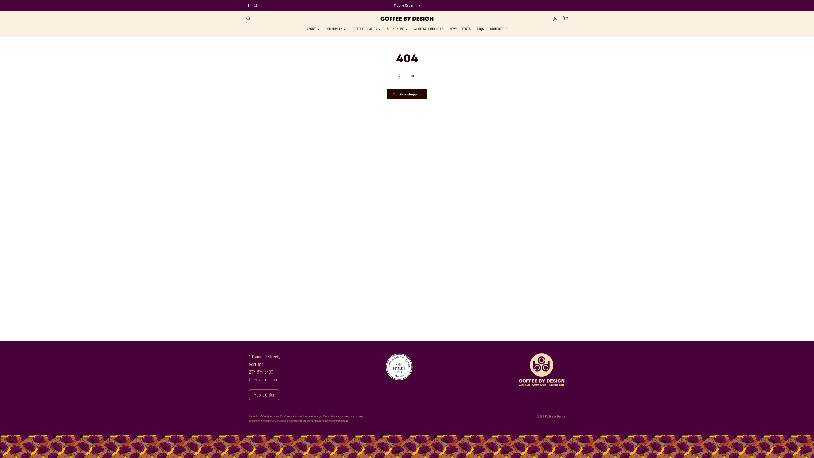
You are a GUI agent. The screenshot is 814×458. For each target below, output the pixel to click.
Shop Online (396, 29)
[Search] (248, 18)
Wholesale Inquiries (428, 29)
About (311, 29)
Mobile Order (404, 5)
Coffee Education (365, 29)
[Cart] (565, 18)
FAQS (480, 29)
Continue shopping (407, 94)
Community (334, 29)
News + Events (460, 29)
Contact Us (498, 29)
